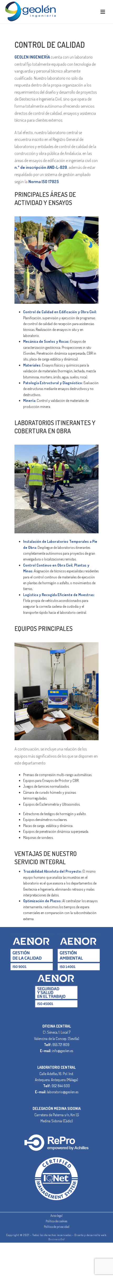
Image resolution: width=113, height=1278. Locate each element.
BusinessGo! (56, 1239)
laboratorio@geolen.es (62, 1092)
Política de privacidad (56, 1227)
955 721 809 (60, 1044)
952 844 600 (61, 1086)
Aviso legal (56, 1216)
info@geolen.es (62, 1050)
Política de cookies (56, 1221)
